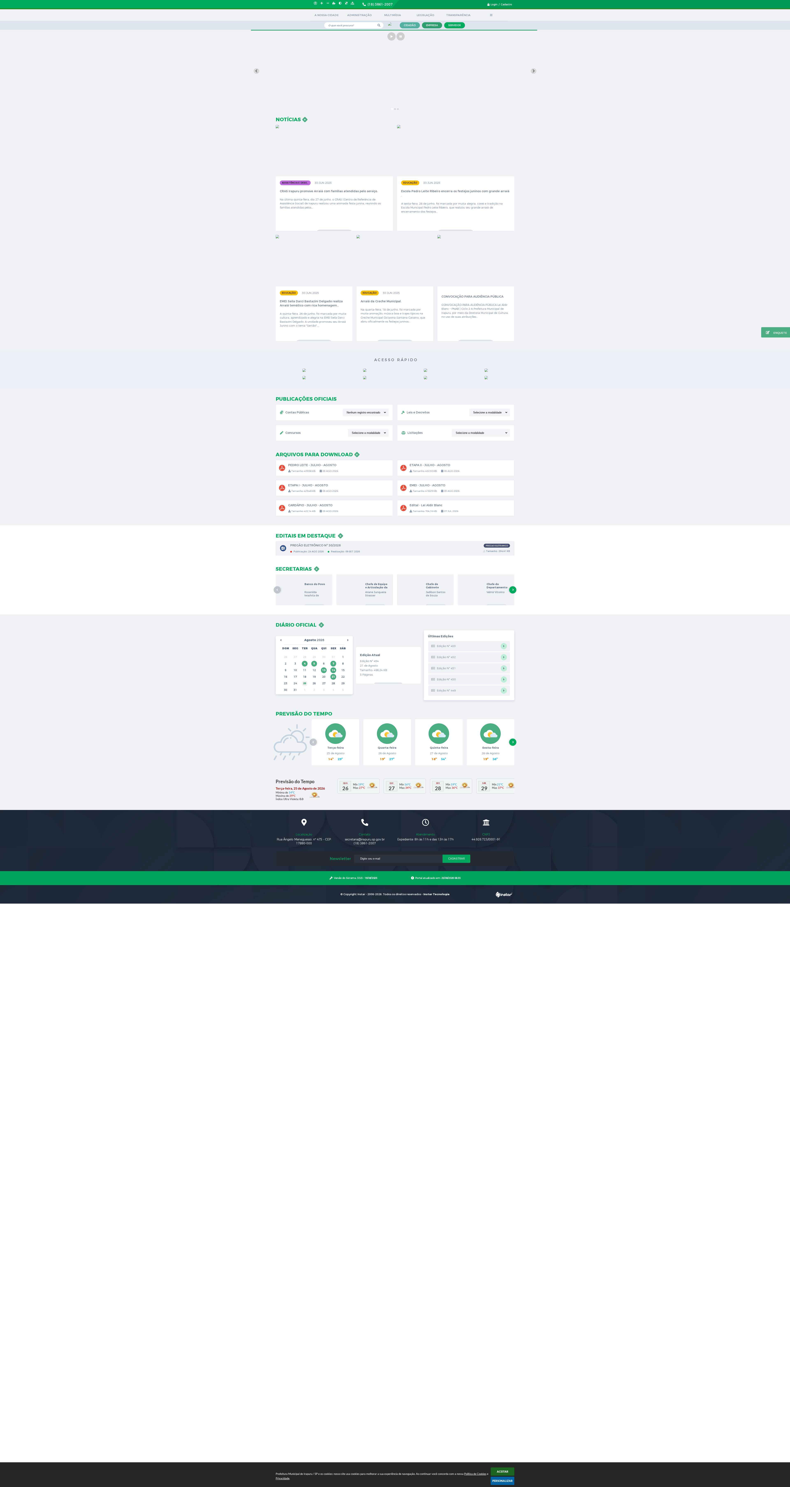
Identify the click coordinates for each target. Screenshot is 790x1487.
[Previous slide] (256, 71)
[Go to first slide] (533, 71)
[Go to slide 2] (395, 109)
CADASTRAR (456, 858)
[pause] (400, 36)
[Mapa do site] (352, 3)
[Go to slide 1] (392, 109)
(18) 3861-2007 (365, 843)
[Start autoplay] (391, 36)
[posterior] (348, 640)
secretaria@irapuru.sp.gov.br (365, 839)
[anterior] (281, 640)
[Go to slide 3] (398, 109)
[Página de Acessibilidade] (315, 3)
